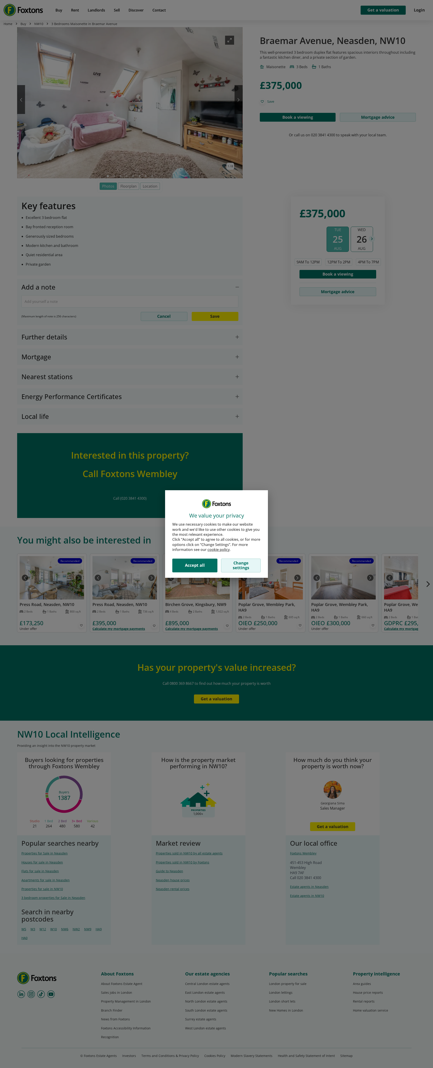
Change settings (241, 565)
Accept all (195, 565)
